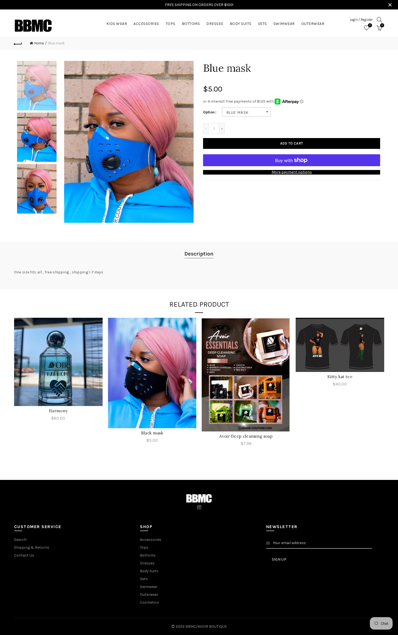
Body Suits (241, 23)
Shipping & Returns (31, 547)
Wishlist (370, 25)
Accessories (146, 23)
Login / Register (361, 20)
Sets (262, 23)
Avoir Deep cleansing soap (246, 436)
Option (209, 112)
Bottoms (191, 23)
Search (20, 539)
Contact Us (24, 555)
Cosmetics (149, 602)
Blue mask (237, 112)
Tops (170, 23)
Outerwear (313, 23)
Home (39, 43)
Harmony (58, 410)
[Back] (18, 43)
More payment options (292, 172)
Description (199, 254)
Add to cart (291, 143)
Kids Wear (116, 23)
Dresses (214, 23)
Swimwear (284, 23)
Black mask (152, 433)
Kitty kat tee (340, 376)
